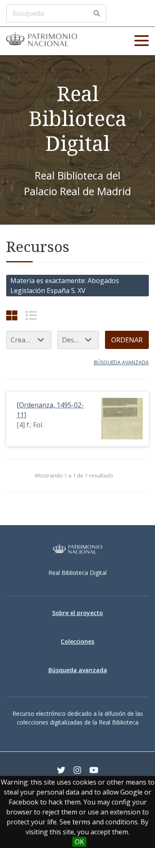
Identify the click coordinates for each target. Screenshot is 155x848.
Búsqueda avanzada (121, 362)
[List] (31, 315)
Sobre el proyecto (77, 613)
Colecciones (77, 641)
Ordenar (127, 339)
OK (79, 841)
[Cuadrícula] (11, 315)
